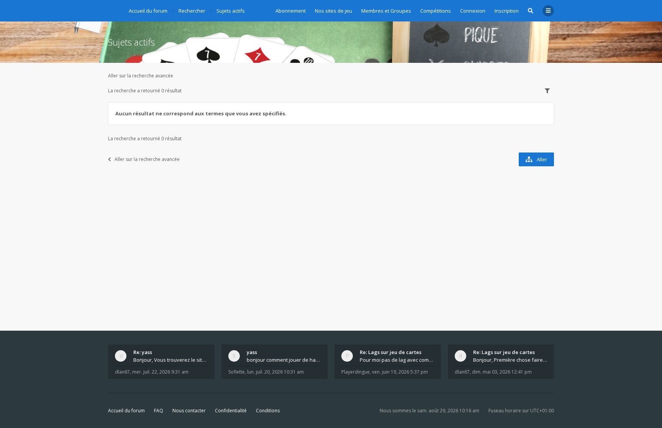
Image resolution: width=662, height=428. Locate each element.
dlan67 (122, 372)
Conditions (268, 410)
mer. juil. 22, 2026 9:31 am (160, 372)
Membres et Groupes (386, 10)
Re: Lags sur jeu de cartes (390, 352)
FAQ (158, 410)
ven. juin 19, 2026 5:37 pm (400, 372)
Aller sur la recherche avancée (140, 75)
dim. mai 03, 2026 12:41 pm (502, 372)
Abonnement (290, 10)
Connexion (472, 10)
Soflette (236, 372)
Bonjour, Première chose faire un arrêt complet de (510, 359)
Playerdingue (355, 372)
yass (252, 352)
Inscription (507, 10)
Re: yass (142, 352)
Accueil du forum (126, 410)
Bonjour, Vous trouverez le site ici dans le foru (170, 359)
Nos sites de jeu (333, 10)
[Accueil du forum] (114, 9)
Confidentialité (231, 410)
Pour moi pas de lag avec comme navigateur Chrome (397, 359)
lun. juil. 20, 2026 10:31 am (275, 372)
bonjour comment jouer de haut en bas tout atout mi (284, 359)
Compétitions (435, 10)
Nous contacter (189, 410)
